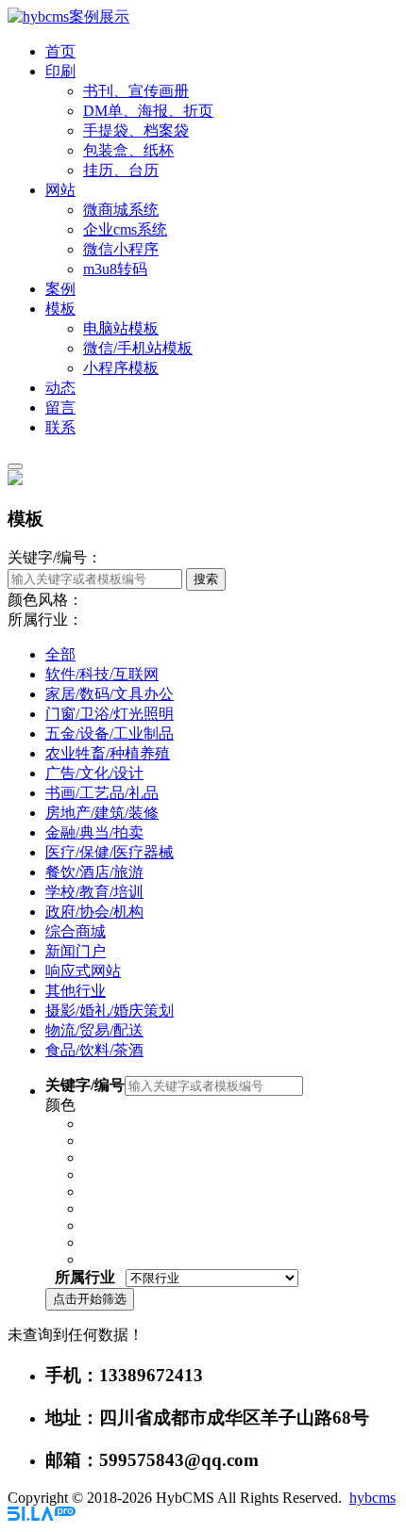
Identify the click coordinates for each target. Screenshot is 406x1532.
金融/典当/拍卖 (94, 832)
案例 (60, 289)
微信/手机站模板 (138, 348)
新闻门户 (75, 951)
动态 (60, 388)
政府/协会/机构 (94, 912)
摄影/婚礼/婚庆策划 (109, 1010)
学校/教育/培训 (94, 892)
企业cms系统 (125, 229)
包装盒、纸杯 (128, 150)
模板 (60, 309)
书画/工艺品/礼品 (102, 793)
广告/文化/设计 (94, 773)
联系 (60, 427)
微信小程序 (121, 249)
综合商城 (75, 931)
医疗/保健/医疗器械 (109, 852)
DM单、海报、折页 (148, 111)
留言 (60, 407)
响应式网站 (83, 971)
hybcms (372, 1498)
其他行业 (75, 991)
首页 (60, 51)
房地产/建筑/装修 (102, 813)
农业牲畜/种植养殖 (107, 753)
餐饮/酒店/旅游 (94, 872)
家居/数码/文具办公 (109, 694)
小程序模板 (121, 368)
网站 (60, 190)
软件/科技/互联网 (102, 674)
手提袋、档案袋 (136, 130)
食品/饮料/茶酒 (94, 1050)
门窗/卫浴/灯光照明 (109, 714)
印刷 (60, 71)
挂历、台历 (121, 170)
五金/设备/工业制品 (109, 733)
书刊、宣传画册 (136, 91)
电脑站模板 (121, 328)
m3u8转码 (115, 269)
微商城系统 (121, 210)
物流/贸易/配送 (94, 1030)
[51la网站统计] (42, 1516)
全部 (60, 654)
